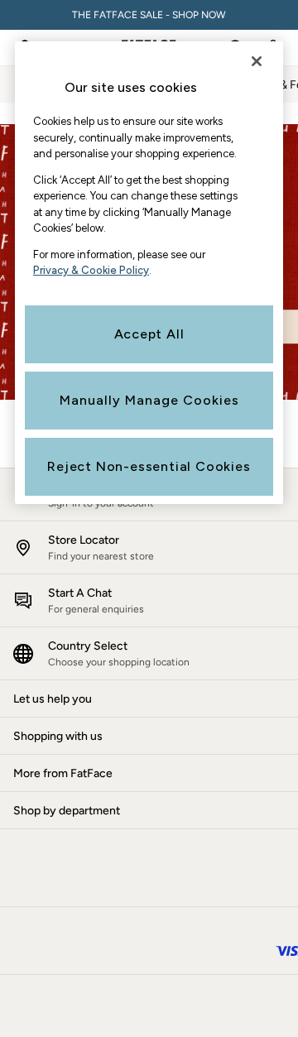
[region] (149, 272)
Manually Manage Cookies (149, 400)
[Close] (256, 61)
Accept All (149, 334)
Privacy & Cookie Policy (91, 270)
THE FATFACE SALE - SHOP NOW (149, 15)
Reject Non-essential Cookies (148, 466)
